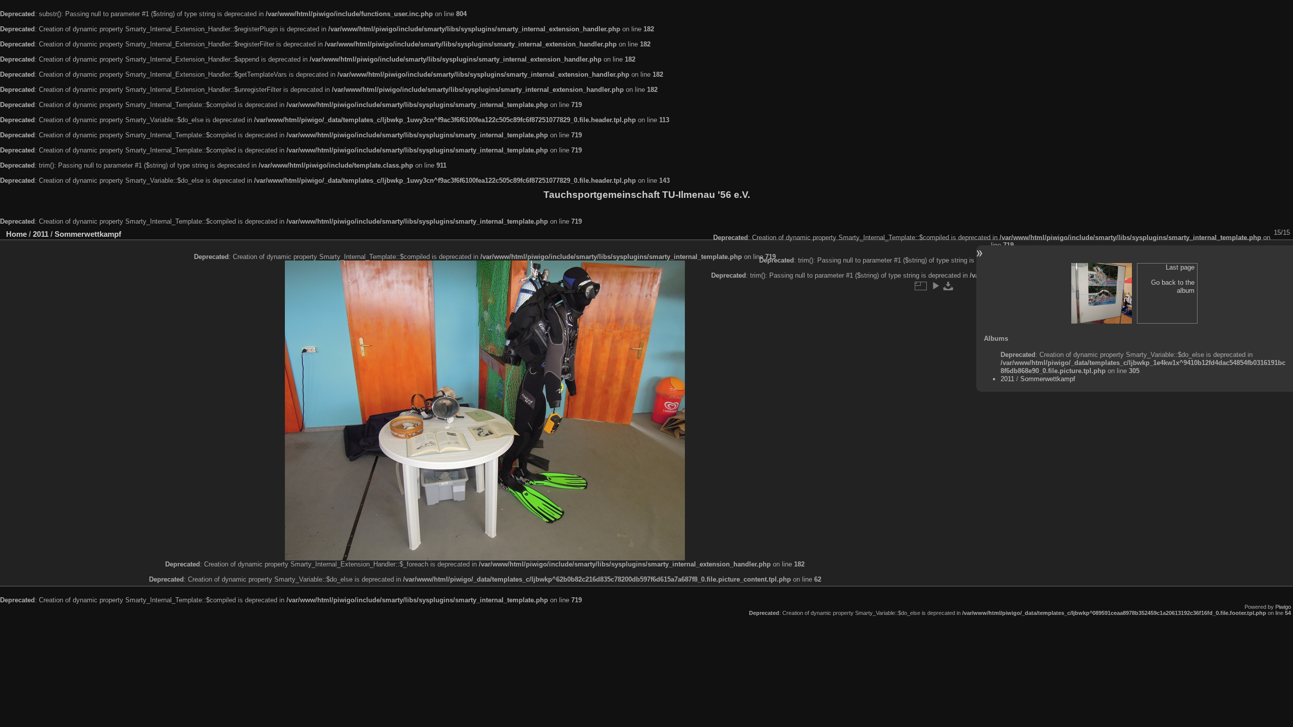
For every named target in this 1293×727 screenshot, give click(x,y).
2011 (40, 234)
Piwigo (1283, 607)
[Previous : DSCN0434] (1101, 293)
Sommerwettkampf (88, 234)
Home (16, 234)
